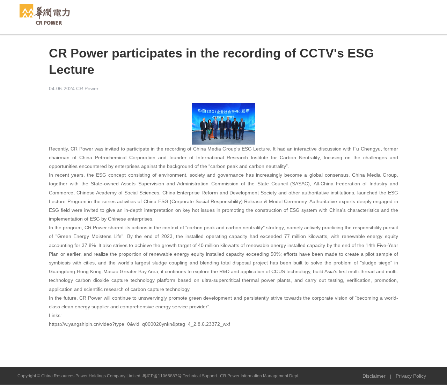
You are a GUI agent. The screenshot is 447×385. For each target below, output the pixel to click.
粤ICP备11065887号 (162, 376)
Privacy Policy (411, 376)
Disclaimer (374, 376)
